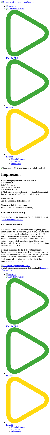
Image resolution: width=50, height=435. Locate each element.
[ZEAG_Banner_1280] (15, 266)
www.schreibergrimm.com (12, 219)
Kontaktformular (18, 159)
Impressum (15, 161)
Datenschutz (16, 164)
